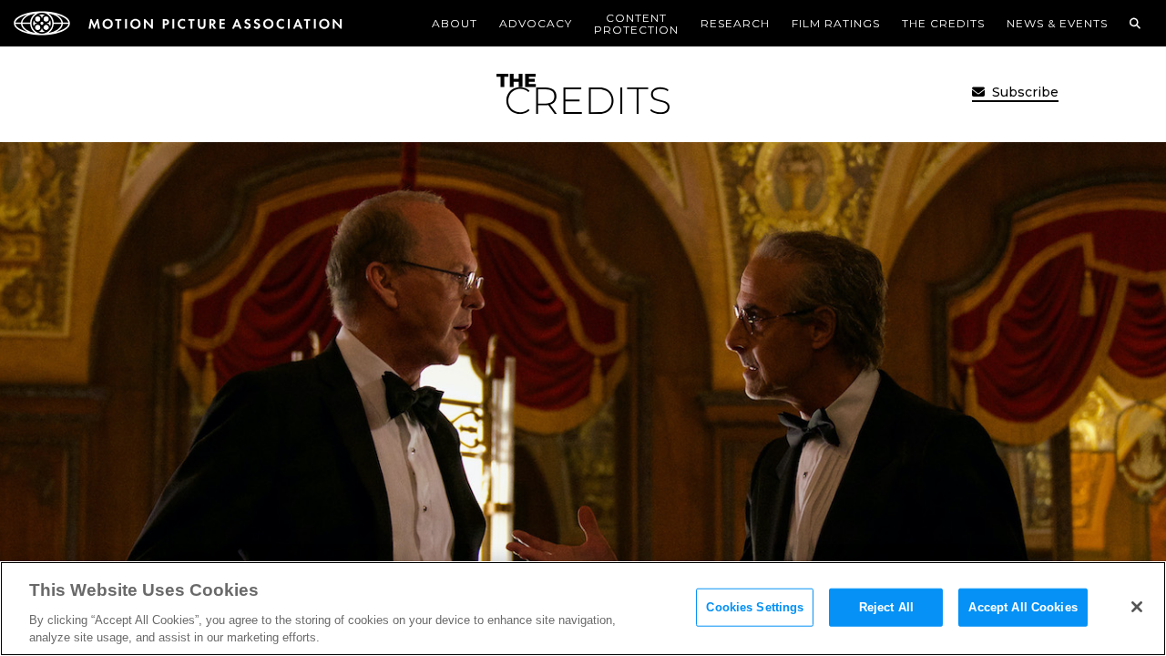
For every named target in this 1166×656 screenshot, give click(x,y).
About (454, 23)
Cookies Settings (754, 607)
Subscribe (1023, 92)
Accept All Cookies (1022, 607)
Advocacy (535, 23)
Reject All (886, 607)
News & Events (1057, 23)
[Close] (1137, 607)
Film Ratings (836, 23)
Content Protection (636, 23)
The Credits (943, 23)
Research (735, 23)
